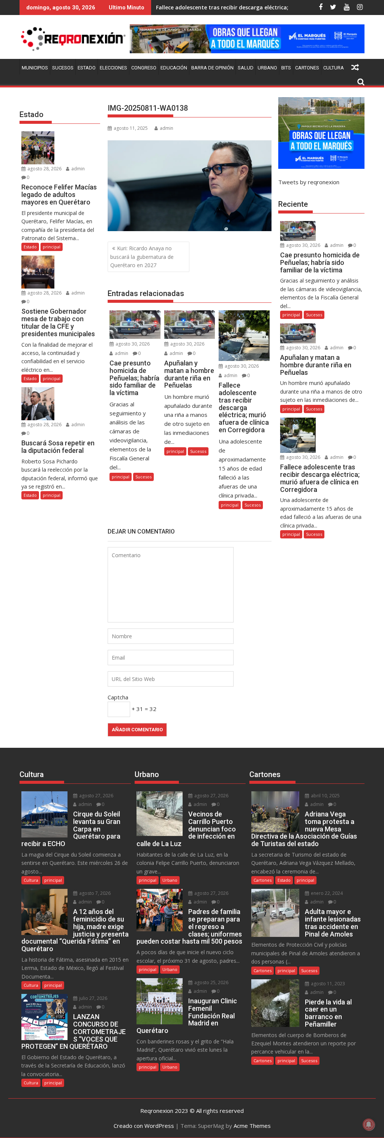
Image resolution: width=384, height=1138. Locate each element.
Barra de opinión (212, 68)
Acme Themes (252, 1125)
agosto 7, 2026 (94, 893)
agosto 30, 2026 (132, 344)
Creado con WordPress (144, 1125)
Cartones (307, 68)
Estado (87, 68)
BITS (286, 68)
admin (166, 128)
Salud (246, 68)
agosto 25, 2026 (210, 982)
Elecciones (113, 68)
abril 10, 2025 (325, 795)
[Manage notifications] (369, 1124)
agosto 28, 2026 (44, 168)
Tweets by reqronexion (308, 182)
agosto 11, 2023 (327, 983)
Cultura (333, 68)
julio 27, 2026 (92, 998)
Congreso (143, 68)
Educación (173, 68)
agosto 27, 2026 (95, 795)
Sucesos (63, 68)
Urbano (267, 68)
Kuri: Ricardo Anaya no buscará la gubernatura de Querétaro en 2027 (142, 257)
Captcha (118, 697)
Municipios (35, 68)
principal (120, 477)
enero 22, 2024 (326, 893)
